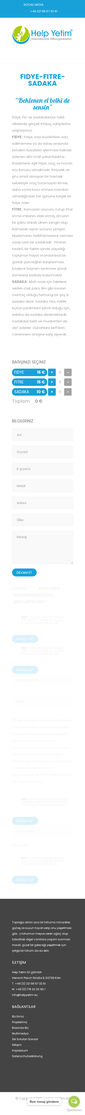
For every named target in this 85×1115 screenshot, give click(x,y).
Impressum (20, 1050)
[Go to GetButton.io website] (74, 1110)
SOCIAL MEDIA (34, 4)
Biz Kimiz (18, 1016)
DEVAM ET (24, 572)
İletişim (17, 1045)
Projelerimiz (19, 1022)
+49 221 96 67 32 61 (43, 11)
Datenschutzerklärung (27, 1056)
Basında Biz (20, 1028)
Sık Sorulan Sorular (25, 1039)
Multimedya (20, 1033)
